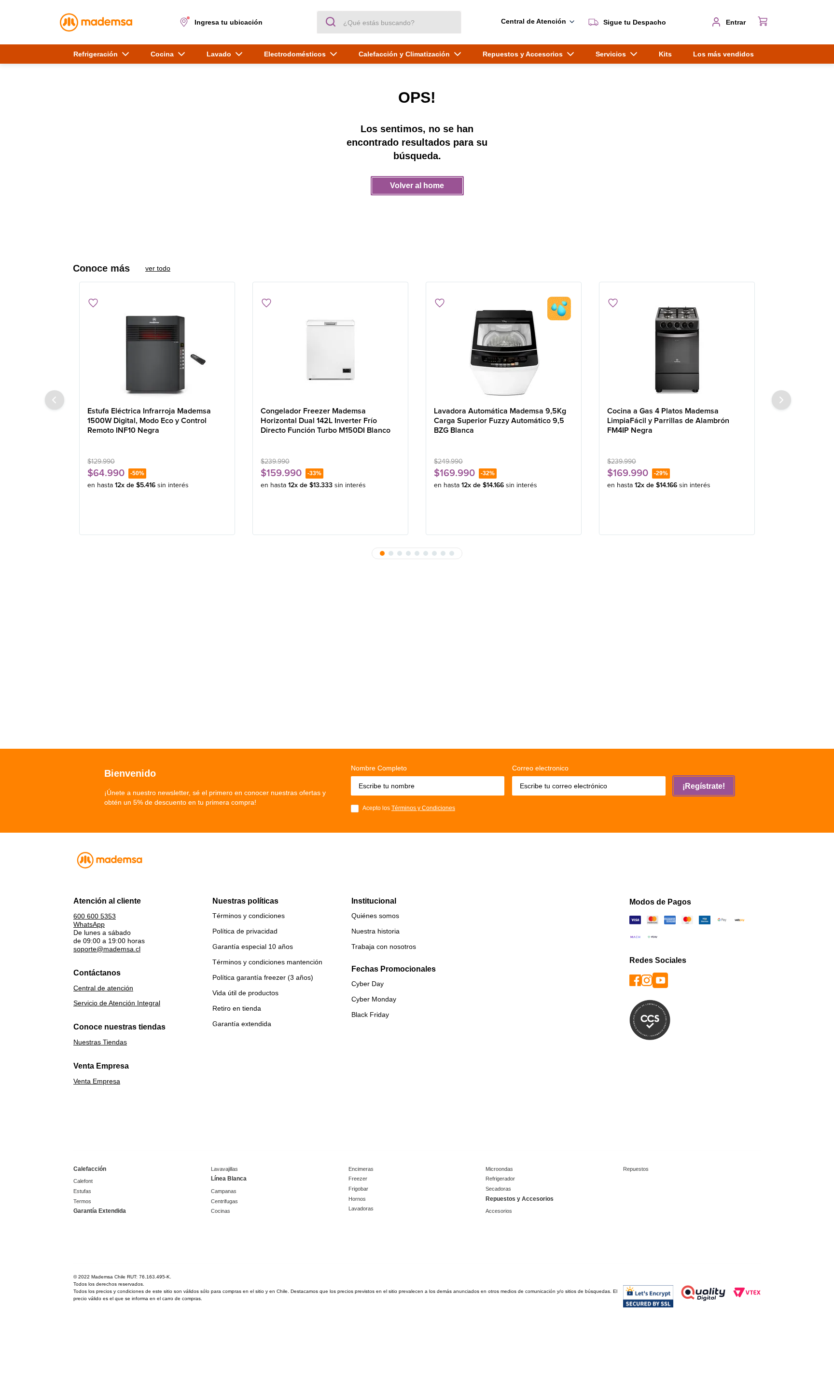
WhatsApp (89, 924)
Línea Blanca (229, 1178)
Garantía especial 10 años (252, 946)
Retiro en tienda (236, 1008)
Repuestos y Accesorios (520, 1198)
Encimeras (361, 1169)
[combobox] (389, 22)
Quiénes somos (375, 916)
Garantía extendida (241, 1024)
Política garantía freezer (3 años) (262, 977)
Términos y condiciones (248, 916)
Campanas (223, 1191)
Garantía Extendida (99, 1211)
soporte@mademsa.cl (106, 949)
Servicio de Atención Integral (116, 1003)
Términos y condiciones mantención (267, 962)
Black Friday (370, 1014)
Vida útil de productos (245, 993)
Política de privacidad (245, 931)
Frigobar (358, 1189)
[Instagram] (647, 981)
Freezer (357, 1178)
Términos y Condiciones (423, 808)
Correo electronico (540, 768)
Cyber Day (367, 984)
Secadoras (498, 1189)
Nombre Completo (379, 768)
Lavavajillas (224, 1169)
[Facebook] (635, 981)
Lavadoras (361, 1208)
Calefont (83, 1181)
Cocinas (220, 1211)
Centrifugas (224, 1201)
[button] (223, 22)
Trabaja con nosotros (383, 946)
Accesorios (499, 1211)
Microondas (499, 1169)
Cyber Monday (373, 999)
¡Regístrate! (703, 786)
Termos (82, 1201)
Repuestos (636, 1169)
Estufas (82, 1191)
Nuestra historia (375, 931)
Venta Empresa (96, 1081)
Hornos (357, 1199)
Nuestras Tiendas (100, 1042)
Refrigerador (500, 1178)
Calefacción (89, 1169)
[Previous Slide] (54, 400)
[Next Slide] (781, 400)
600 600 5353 (94, 916)
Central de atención (103, 988)
